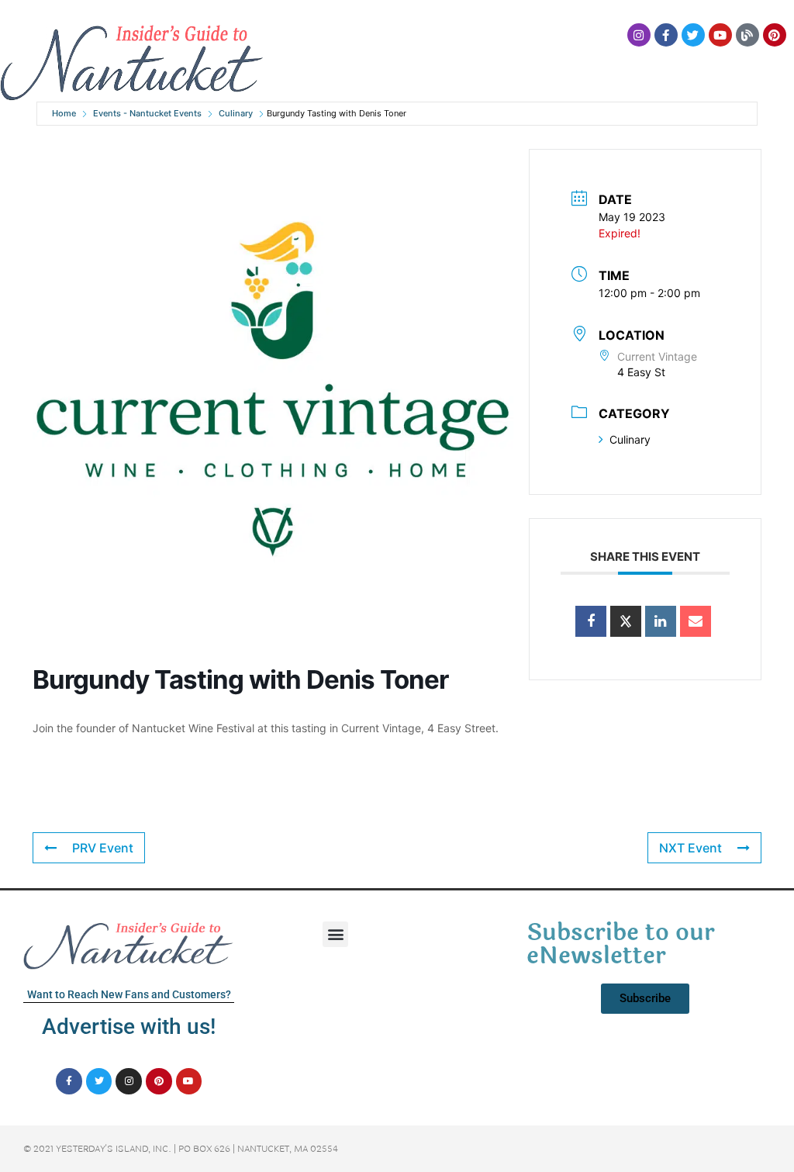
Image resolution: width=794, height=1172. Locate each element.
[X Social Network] (625, 621)
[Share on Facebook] (590, 621)
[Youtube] (720, 35)
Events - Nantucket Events (147, 113)
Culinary (236, 113)
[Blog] (747, 35)
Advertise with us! (129, 1026)
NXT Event (690, 848)
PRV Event (102, 848)
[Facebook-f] (666, 35)
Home (64, 113)
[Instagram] (639, 35)
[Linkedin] (660, 621)
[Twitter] (693, 35)
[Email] (695, 621)
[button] (335, 934)
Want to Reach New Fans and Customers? (129, 994)
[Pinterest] (774, 35)
